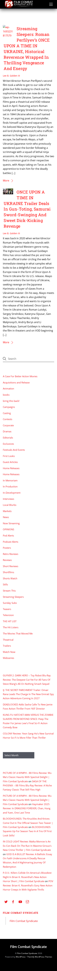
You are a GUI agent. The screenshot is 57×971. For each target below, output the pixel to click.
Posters (7, 547)
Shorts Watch (10, 578)
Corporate (8, 425)
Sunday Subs (10, 602)
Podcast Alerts (10, 541)
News (6, 517)
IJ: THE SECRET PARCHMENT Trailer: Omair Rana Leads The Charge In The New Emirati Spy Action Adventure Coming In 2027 (28, 694)
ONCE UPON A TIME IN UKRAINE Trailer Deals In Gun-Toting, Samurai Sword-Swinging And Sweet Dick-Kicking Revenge (27, 209)
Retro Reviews (10, 554)
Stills (5, 584)
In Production (10, 486)
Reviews (7, 560)
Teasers (7, 609)
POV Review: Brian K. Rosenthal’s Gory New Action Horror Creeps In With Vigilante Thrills (28, 885)
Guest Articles (10, 462)
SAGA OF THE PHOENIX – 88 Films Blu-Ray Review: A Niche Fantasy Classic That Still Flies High (27, 785)
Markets (7, 511)
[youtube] (20, 901)
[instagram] (27, 901)
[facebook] (13, 901)
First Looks (9, 456)
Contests (7, 419)
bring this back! (11, 400)
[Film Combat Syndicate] (19, 7)
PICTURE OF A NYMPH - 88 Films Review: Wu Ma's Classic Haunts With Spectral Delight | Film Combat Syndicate (27, 777)
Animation (8, 388)
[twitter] (6, 901)
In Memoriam (10, 480)
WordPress (20, 956)
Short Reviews (10, 566)
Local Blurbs (9, 504)
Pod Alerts (8, 535)
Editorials (8, 437)
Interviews (8, 498)
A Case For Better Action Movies (20, 376)
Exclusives (8, 443)
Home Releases (11, 468)
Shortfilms (8, 572)
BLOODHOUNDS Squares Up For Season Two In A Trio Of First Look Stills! (27, 831)
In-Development (11, 492)
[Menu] (51, 4)
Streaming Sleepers (13, 596)
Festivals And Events (14, 449)
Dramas (7, 431)
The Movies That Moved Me (18, 633)
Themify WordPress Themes (39, 956)
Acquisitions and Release (16, 382)
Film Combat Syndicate (20, 912)
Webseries (8, 658)
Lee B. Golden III (11, 75)
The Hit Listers (10, 627)
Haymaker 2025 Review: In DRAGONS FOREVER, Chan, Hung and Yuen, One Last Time (26, 808)
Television (8, 615)
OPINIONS (8, 529)
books (6, 394)
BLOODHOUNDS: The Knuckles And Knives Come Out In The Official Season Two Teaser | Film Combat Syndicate (28, 823)
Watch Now (9, 651)
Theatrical (8, 639)
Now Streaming (11, 523)
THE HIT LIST (9, 621)
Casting (7, 413)
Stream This (9, 590)
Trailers (7, 645)
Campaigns (9, 406)
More (6, 180)
